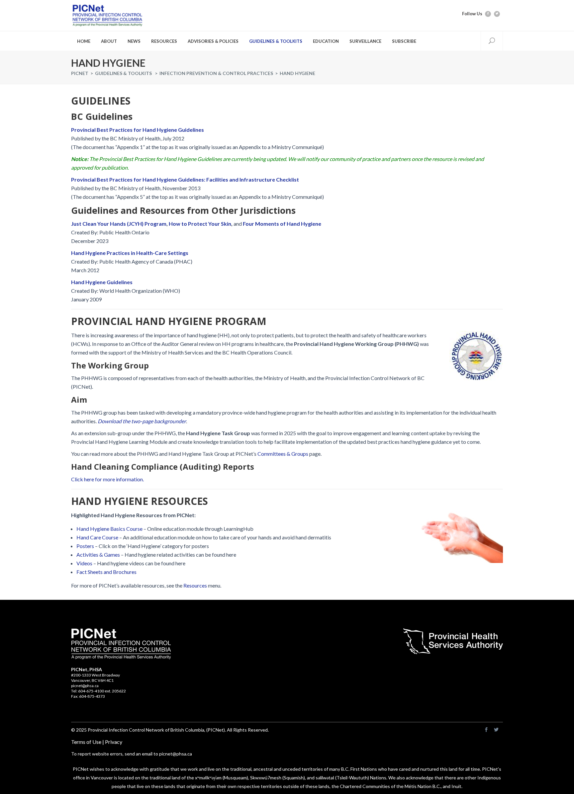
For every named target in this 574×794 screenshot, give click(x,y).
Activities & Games (98, 554)
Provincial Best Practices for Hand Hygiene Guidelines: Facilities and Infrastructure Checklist (185, 179)
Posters (85, 546)
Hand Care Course (97, 537)
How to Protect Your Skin (200, 223)
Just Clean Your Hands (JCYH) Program (118, 223)
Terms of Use (86, 742)
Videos (84, 563)
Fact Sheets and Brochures (106, 572)
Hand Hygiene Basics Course (109, 528)
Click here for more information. (107, 479)
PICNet (79, 73)
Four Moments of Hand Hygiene (282, 223)
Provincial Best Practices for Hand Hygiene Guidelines (137, 129)
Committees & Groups (282, 453)
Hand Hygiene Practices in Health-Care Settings (129, 253)
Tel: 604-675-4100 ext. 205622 (98, 690)
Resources (195, 585)
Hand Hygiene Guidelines (102, 282)
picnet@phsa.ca (85, 685)
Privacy (113, 742)
